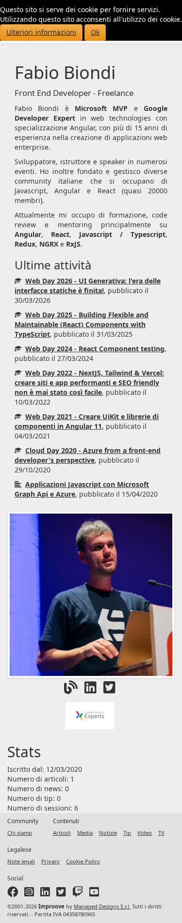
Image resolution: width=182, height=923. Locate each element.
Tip (127, 832)
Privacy (50, 861)
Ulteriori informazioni (41, 32)
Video (144, 832)
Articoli (62, 832)
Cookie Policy (83, 861)
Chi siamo (19, 832)
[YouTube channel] (94, 893)
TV (161, 832)
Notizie (108, 832)
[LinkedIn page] (45, 893)
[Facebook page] (12, 893)
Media (85, 832)
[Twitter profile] (61, 893)
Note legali (21, 861)
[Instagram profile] (29, 893)
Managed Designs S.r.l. (102, 906)
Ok (95, 32)
